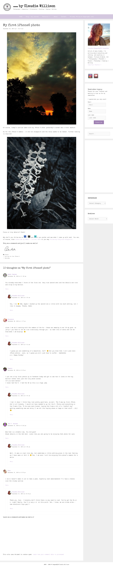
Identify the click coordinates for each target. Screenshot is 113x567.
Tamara (10, 368)
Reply (7, 289)
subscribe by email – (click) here (28, 239)
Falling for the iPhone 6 (12, 256)
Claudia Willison (18, 295)
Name (89, 108)
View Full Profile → (94, 64)
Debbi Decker (12, 274)
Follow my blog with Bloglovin (61, 239)
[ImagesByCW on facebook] (25, 237)
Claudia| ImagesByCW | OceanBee (98, 48)
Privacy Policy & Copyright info (82, 16)
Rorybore (11, 319)
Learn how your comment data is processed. (49, 554)
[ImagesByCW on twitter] (35, 237)
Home (20, 16)
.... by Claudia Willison (34, 6)
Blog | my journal (32, 16)
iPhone (6, 254)
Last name (91, 115)
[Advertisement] (99, 166)
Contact (63, 16)
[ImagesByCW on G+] (29, 237)
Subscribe (98, 122)
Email (89, 102)
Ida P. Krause (13, 423)
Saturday (7, 258)
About (56, 16)
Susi (9, 470)
